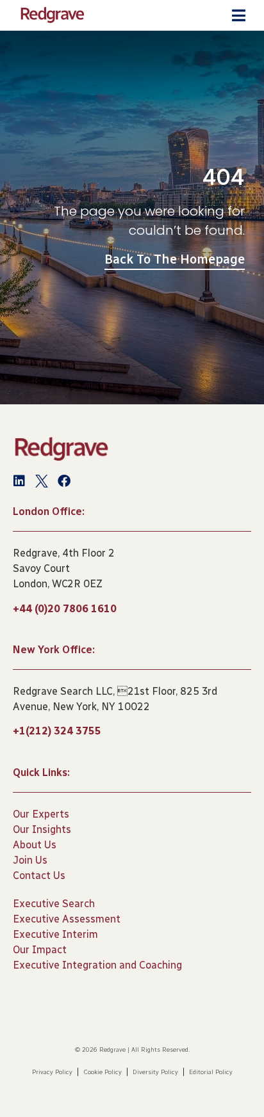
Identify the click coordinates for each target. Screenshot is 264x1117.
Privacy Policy (52, 1072)
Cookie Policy (102, 1072)
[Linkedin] (19, 481)
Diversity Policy (155, 1072)
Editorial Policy (211, 1072)
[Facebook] (64, 481)
